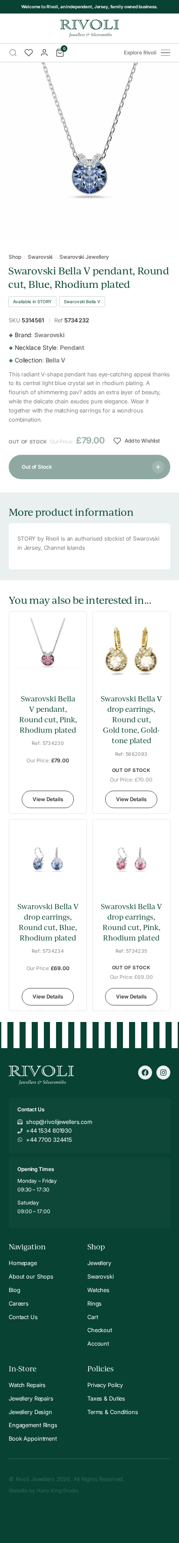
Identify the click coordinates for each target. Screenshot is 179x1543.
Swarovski (40, 257)
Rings (94, 1303)
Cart (92, 1316)
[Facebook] (145, 1072)
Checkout (99, 1329)
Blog (14, 1289)
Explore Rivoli (140, 53)
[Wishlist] (28, 52)
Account (98, 1343)
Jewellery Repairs (31, 1398)
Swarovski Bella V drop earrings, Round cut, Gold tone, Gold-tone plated (131, 719)
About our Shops (31, 1276)
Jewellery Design (30, 1411)
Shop (15, 257)
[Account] (44, 52)
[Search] (13, 52)
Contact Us (23, 1316)
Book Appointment (33, 1438)
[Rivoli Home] (89, 28)
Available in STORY (32, 301)
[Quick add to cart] (73, 659)
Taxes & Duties (106, 1398)
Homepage (23, 1262)
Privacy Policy (105, 1384)
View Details (48, 799)
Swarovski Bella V (82, 301)
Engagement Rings (33, 1424)
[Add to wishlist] (73, 679)
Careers (19, 1303)
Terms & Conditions (112, 1411)
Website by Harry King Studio (43, 1490)
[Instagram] (163, 1072)
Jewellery (99, 1262)
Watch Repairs (27, 1384)
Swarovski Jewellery (84, 257)
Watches (98, 1289)
